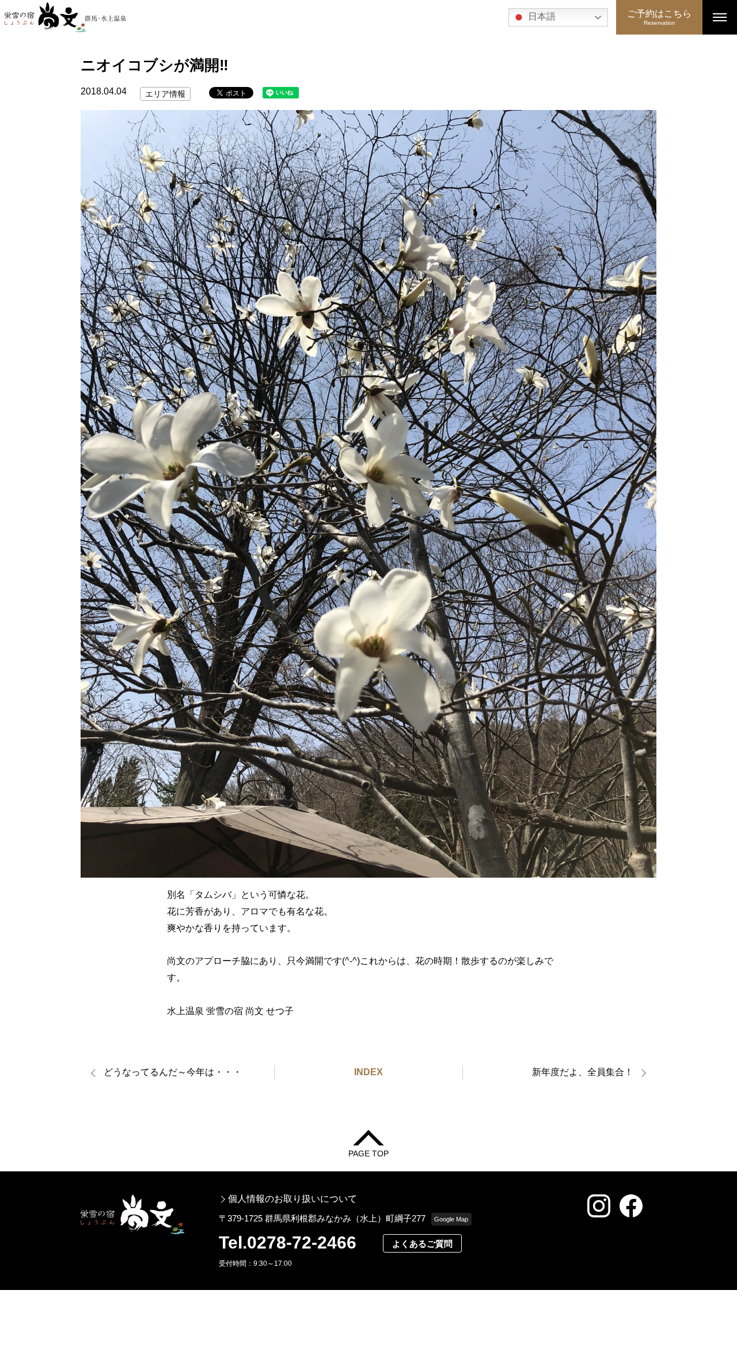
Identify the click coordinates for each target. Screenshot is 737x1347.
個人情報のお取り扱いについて (292, 1199)
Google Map (451, 1219)
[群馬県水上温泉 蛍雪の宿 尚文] (308, 17)
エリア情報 (165, 93)
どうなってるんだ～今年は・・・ (173, 1072)
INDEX (368, 1072)
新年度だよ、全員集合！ (582, 1072)
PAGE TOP (368, 1153)
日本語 (541, 16)
